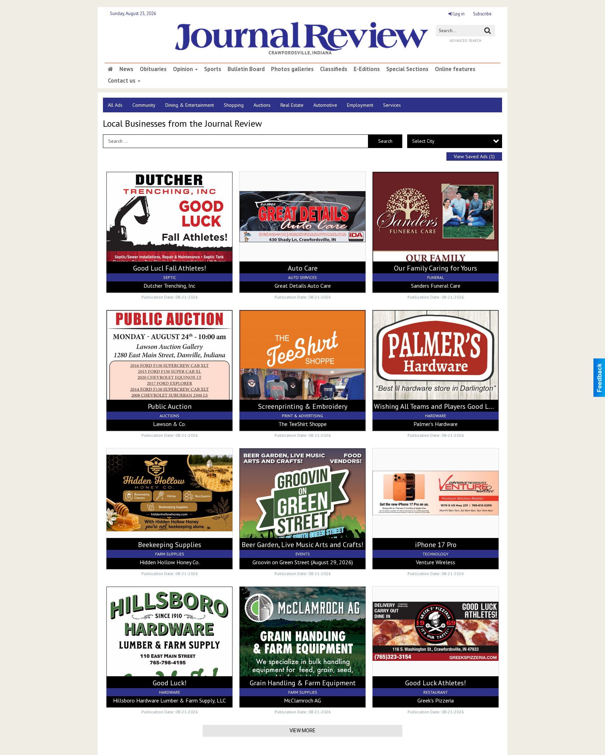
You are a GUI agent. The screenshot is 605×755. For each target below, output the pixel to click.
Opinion (183, 68)
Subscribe (482, 13)
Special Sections (407, 68)
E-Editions (367, 68)
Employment (360, 105)
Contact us (122, 80)
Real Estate (292, 105)
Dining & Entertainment (189, 105)
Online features (455, 68)
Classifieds (333, 68)
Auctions (262, 105)
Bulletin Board (246, 68)
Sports (212, 68)
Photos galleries (292, 68)
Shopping (234, 105)
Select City (423, 141)
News (126, 68)
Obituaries (153, 68)
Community (143, 105)
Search (385, 141)
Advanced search (465, 40)
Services (392, 105)
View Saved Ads (474, 156)
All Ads (115, 105)
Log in (458, 13)
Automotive (325, 105)
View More (302, 730)
